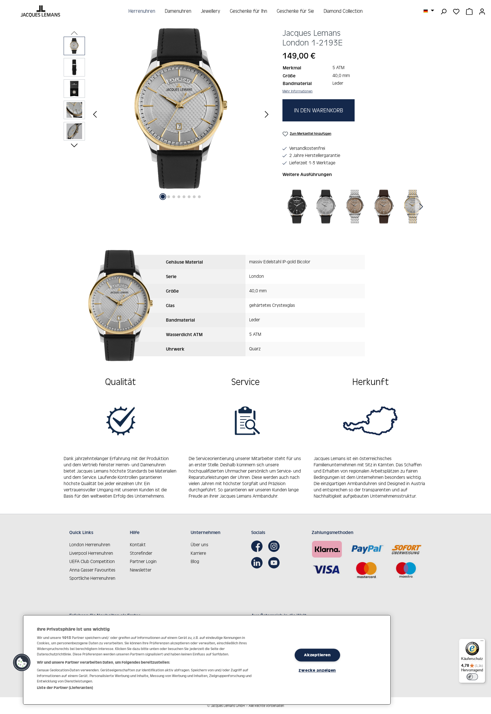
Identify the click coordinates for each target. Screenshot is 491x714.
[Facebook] (258, 546)
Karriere (198, 553)
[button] (22, 662)
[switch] (472, 676)
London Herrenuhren (89, 544)
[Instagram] (275, 546)
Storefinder (141, 553)
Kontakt (138, 544)
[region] (167, 114)
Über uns (199, 544)
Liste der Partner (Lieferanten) (65, 688)
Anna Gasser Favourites (92, 569)
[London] (297, 206)
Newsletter (140, 569)
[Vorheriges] (95, 114)
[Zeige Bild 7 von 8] (194, 196)
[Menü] (481, 642)
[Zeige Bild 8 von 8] (199, 196)
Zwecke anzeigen (317, 670)
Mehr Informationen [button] (297, 91)
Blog (195, 561)
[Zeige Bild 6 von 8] (189, 196)
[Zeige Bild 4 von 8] (179, 196)
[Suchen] (443, 11)
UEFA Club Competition (92, 561)
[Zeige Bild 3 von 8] (173, 196)
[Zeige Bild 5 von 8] (184, 196)
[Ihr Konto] (482, 11)
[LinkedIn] (258, 562)
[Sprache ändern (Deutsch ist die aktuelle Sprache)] (429, 11)
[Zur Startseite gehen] (41, 11)
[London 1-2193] (180, 108)
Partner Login (143, 561)
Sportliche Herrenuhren (92, 578)
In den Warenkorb (318, 110)
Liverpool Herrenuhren (91, 553)
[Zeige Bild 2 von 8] (168, 196)
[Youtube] (275, 562)
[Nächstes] (266, 114)
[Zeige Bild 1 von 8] (163, 196)
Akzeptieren (317, 655)
